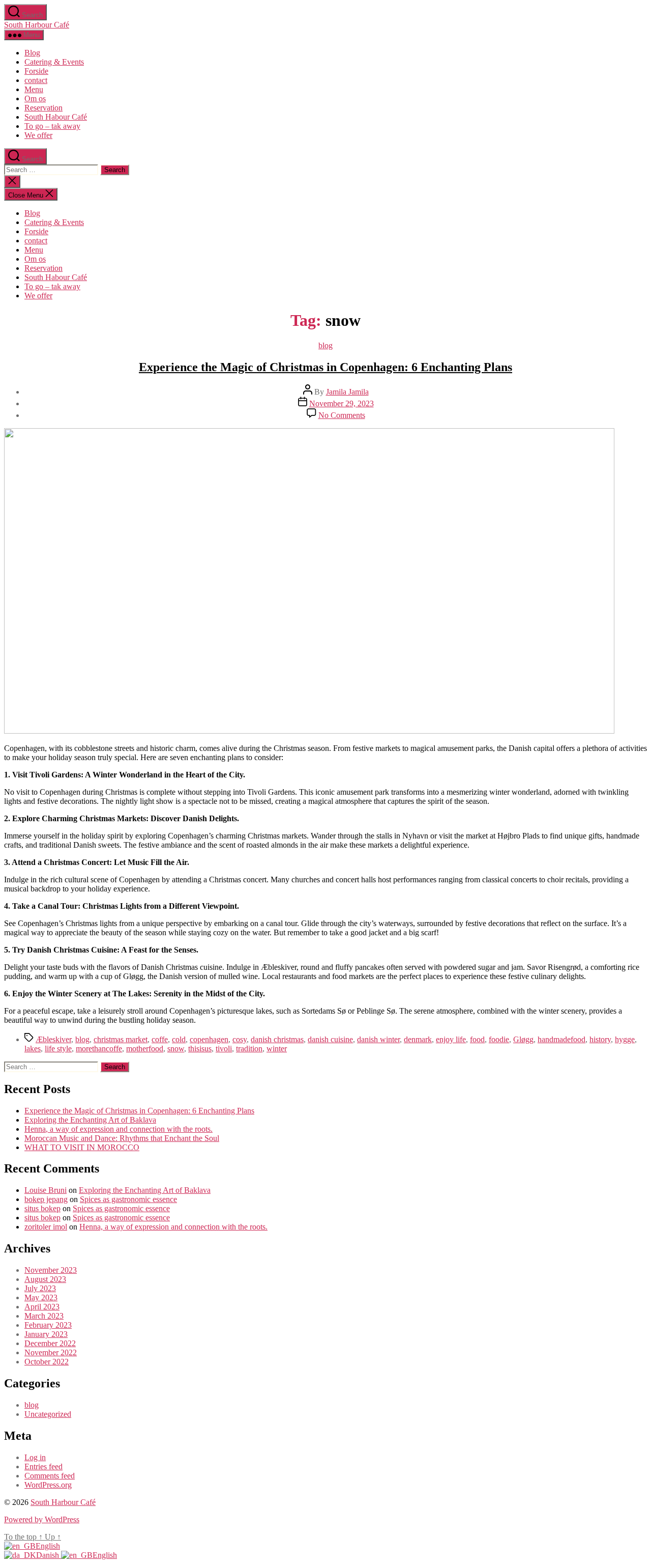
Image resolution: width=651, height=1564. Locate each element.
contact (35, 80)
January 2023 (46, 1334)
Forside (36, 71)
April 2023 (42, 1306)
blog (325, 345)
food (477, 1039)
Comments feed (49, 1475)
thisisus (200, 1048)
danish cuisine (330, 1039)
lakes (32, 1048)
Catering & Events (54, 62)
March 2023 (44, 1315)
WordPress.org (48, 1485)
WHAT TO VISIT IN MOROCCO (81, 1147)
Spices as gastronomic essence (128, 1199)
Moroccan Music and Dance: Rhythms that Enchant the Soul (121, 1138)
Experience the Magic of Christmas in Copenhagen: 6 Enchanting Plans (325, 367)
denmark (418, 1039)
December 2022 (50, 1343)
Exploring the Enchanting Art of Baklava (90, 1119)
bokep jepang (46, 1199)
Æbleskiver (53, 1039)
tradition (249, 1048)
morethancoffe (99, 1048)
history (600, 1039)
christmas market (120, 1039)
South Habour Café (55, 117)
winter (277, 1048)
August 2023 (45, 1279)
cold (179, 1039)
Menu (33, 89)
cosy (239, 1039)
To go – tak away (52, 126)
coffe (160, 1039)
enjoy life (451, 1039)
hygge (625, 1039)
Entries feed (43, 1466)
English (48, 1546)
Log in (35, 1457)
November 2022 (50, 1352)
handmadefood (561, 1039)
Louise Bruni (45, 1190)
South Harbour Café (36, 24)
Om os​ (35, 98)
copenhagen (209, 1039)
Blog (32, 52)
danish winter (378, 1039)
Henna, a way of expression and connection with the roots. (118, 1129)
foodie (499, 1039)
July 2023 (40, 1288)
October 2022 (46, 1361)
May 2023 (40, 1297)
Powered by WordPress (41, 1519)
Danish (48, 1555)
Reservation (43, 107)
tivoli (224, 1048)
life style (58, 1048)
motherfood (144, 1048)
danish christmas (277, 1039)
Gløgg (523, 1039)
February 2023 (48, 1325)
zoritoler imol (45, 1226)
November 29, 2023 (341, 403)
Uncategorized (47, 1414)
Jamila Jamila (347, 391)
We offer (38, 135)
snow (175, 1048)
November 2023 (50, 1270)
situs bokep (42, 1208)
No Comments (341, 415)
